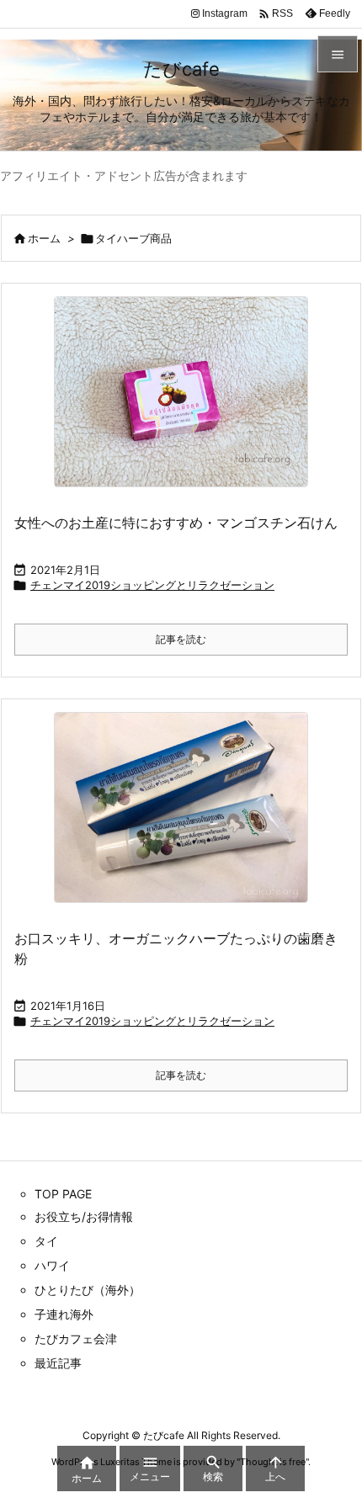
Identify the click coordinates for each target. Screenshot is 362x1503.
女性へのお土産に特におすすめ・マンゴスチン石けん (176, 522)
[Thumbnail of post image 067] (181, 391)
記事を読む (181, 639)
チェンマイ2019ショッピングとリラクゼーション (152, 585)
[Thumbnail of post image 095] (181, 807)
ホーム (44, 238)
